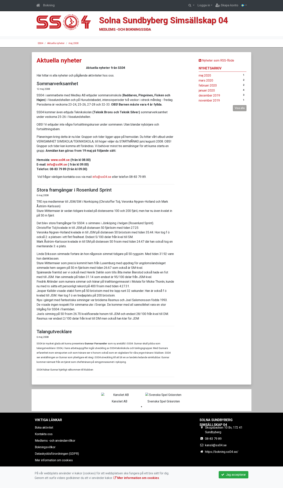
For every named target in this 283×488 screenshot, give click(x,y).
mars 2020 (206, 80)
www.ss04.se (60, 160)
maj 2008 (74, 43)
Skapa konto (229, 5)
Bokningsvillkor (45, 447)
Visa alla (240, 108)
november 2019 (209, 100)
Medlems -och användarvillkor (55, 440)
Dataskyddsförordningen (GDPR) (57, 454)
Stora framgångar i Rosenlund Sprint (74, 190)
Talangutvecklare (54, 331)
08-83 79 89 (213, 439)
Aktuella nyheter (55, 43)
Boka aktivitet (44, 427)
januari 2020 (207, 90)
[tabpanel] (119, 397)
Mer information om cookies (54, 460)
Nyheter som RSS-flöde (217, 60)
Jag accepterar (235, 474)
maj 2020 (205, 75)
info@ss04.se (57, 164)
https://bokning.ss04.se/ (221, 452)
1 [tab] (141, 407)
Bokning (49, 5)
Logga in (204, 5)
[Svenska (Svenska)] (244, 5)
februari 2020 (208, 85)
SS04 (40, 43)
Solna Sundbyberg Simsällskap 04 (163, 20)
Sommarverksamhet (57, 83)
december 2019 (209, 95)
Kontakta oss (44, 434)
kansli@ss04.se (216, 445)
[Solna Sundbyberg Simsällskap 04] (65, 23)
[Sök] (191, 5)
